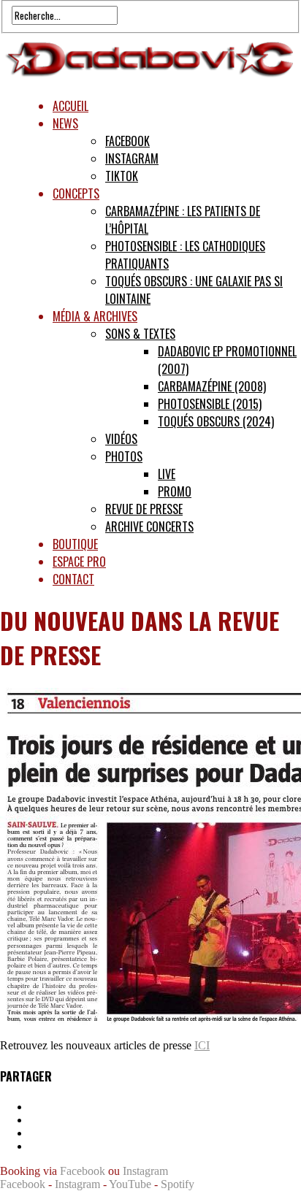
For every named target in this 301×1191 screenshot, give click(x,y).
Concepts (76, 193)
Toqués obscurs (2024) (216, 421)
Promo (174, 491)
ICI (202, 1045)
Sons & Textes (140, 333)
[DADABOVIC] (150, 78)
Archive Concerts (149, 526)
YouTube (130, 1184)
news (65, 123)
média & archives (95, 316)
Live (166, 474)
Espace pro (79, 561)
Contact (73, 579)
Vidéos (121, 439)
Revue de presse (144, 509)
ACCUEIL (70, 106)
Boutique (75, 544)
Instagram (132, 158)
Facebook (127, 141)
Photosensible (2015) (210, 404)
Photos (123, 456)
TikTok (121, 176)
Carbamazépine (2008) (212, 386)
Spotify (177, 1184)
